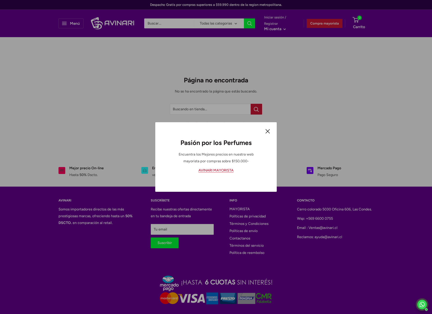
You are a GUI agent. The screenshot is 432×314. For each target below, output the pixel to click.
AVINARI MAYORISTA (216, 170)
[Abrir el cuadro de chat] (422, 304)
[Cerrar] (268, 131)
